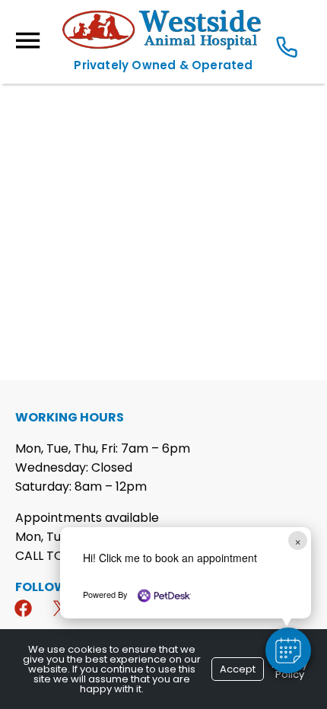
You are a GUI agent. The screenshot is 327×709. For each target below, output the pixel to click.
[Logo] (163, 47)
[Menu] (27, 41)
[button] (288, 650)
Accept (238, 669)
